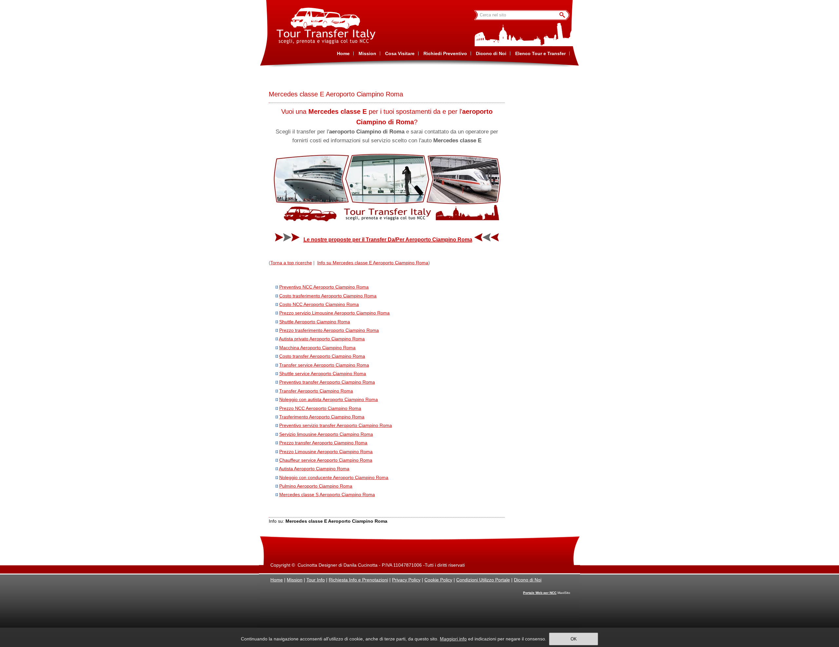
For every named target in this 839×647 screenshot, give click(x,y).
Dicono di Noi (527, 579)
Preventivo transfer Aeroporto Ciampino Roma (327, 382)
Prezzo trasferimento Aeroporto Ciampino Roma (329, 330)
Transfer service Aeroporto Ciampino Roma (324, 365)
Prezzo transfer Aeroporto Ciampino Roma (323, 442)
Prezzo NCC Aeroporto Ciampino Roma (320, 408)
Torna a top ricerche (291, 262)
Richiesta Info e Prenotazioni (358, 579)
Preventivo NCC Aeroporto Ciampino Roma (324, 287)
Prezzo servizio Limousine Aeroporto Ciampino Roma (334, 312)
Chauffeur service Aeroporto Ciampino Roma (325, 460)
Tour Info (315, 579)
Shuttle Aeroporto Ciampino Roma (314, 321)
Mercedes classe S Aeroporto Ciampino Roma (327, 494)
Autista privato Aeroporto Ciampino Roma (322, 338)
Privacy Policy (406, 579)
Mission (294, 579)
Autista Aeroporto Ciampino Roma (314, 468)
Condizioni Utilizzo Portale (483, 579)
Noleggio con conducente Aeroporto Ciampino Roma (333, 477)
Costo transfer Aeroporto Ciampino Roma (322, 356)
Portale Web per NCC (539, 593)
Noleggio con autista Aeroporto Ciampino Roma (328, 399)
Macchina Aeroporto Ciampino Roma (317, 347)
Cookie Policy (438, 579)
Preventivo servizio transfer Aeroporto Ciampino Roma (335, 425)
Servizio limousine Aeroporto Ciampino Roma (326, 434)
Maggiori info (453, 638)
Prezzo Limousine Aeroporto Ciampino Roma (326, 451)
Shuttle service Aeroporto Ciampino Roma (322, 373)
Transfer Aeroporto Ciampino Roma (316, 391)
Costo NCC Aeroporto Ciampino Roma (319, 304)
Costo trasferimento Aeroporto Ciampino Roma (328, 295)
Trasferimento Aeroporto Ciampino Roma (321, 416)
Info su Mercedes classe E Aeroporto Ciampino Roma (372, 262)
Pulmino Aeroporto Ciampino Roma (315, 486)
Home (276, 579)
